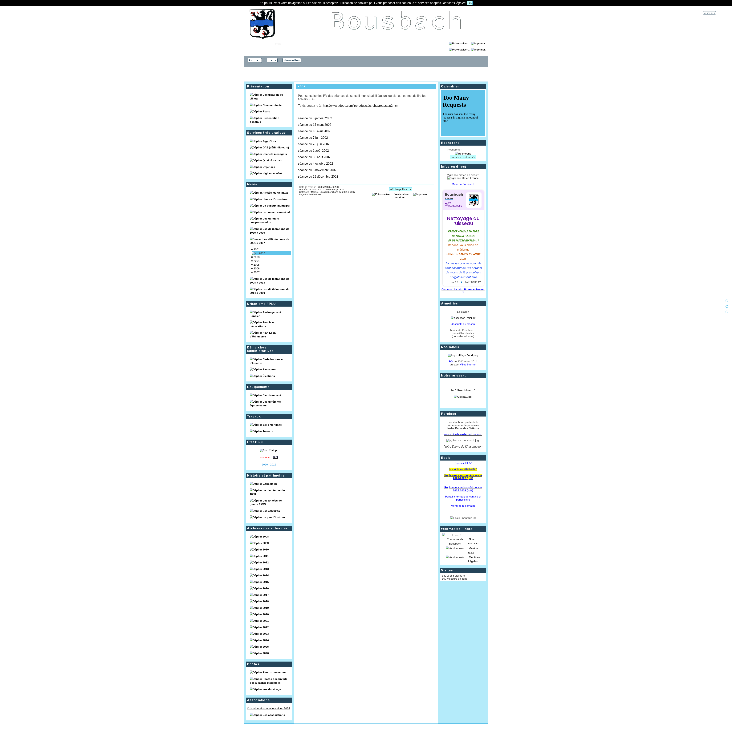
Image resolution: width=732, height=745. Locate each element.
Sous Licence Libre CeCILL (385, 735)
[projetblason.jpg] (463, 317)
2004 (257, 260)
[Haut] (727, 301)
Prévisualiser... (402, 194)
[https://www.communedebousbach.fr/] (396, 38)
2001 (257, 249)
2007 (257, 272)
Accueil (268, 44)
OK (470, 3)
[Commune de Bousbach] (262, 38)
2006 (257, 268)
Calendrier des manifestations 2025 (268, 708)
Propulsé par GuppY (343, 735)
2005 (257, 264)
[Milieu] (727, 306)
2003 (257, 257)
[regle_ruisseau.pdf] (463, 396)
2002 (262, 253)
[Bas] (727, 312)
